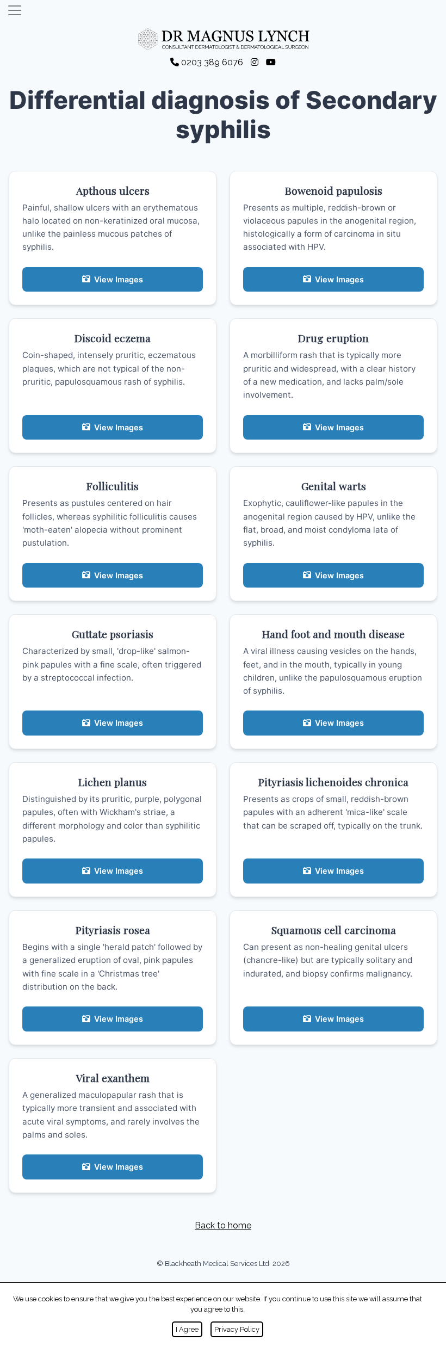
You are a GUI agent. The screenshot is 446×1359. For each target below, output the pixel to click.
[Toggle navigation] (14, 10)
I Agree (187, 1329)
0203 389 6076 (212, 62)
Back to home (223, 1225)
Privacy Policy (236, 1329)
